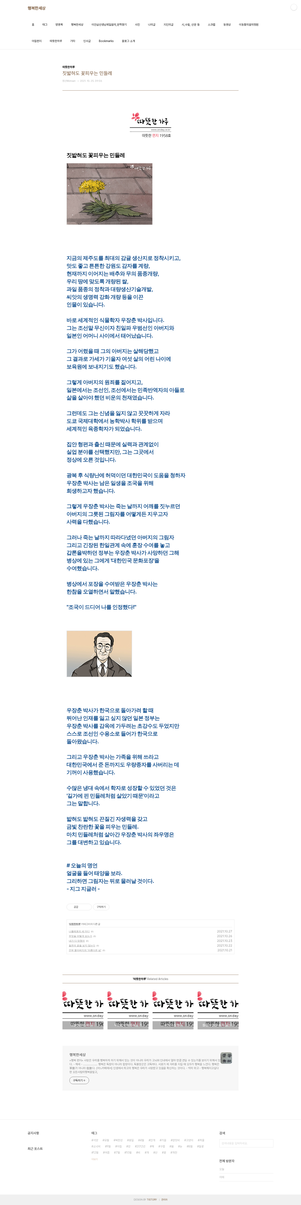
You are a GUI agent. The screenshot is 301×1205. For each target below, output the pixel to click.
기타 (72, 41)
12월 (95, 1152)
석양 (95, 1140)
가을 (163, 1140)
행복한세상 (37, 8)
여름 (107, 1152)
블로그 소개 (128, 41)
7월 (118, 1152)
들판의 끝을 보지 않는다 (82, 945)
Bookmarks (106, 41)
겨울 (201, 1140)
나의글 (151, 24)
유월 (106, 1140)
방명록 (59, 24)
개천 (174, 1152)
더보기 (95, 1159)
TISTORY (152, 1199)
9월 (109, 1146)
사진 (137, 24)
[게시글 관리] (87, 907)
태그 (44, 24)
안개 (152, 1140)
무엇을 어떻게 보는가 (80, 936)
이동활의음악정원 (249, 24)
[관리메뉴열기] (294, 7)
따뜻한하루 (56, 41)
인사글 (87, 41)
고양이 (189, 1140)
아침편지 (37, 41)
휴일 (131, 1140)
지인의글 (168, 24)
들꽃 (201, 1146)
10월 (129, 1152)
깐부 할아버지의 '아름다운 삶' (85, 950)
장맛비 (176, 1140)
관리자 (164, 1199)
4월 (142, 1140)
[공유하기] (82, 907)
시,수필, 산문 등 (191, 24)
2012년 (141, 1146)
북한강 (119, 1140)
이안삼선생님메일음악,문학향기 (109, 24)
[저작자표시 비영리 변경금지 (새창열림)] (114, 907)
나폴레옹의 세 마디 (79, 931)
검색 (269, 1143)
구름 (162, 1146)
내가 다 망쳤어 (77, 940)
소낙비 (97, 1146)
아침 (119, 1146)
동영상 (227, 24)
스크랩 (211, 24)
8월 (190, 1146)
